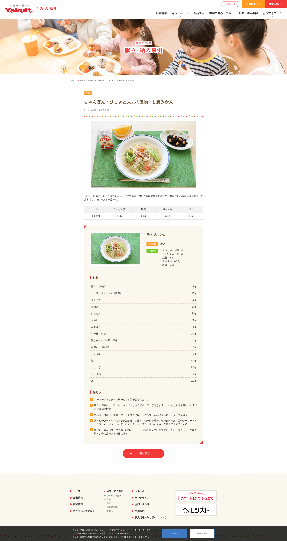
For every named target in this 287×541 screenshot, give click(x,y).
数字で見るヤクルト (221, 13)
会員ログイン (253, 4)
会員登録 (230, 4)
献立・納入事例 (248, 13)
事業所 (110, 511)
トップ (76, 491)
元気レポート (142, 491)
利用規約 (140, 511)
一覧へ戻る (143, 453)
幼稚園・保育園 (114, 495)
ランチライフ (142, 497)
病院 (109, 503)
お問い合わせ (276, 4)
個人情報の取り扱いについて (150, 517)
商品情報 (198, 13)
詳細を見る (202, 533)
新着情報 (161, 13)
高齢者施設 (112, 507)
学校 (109, 499)
